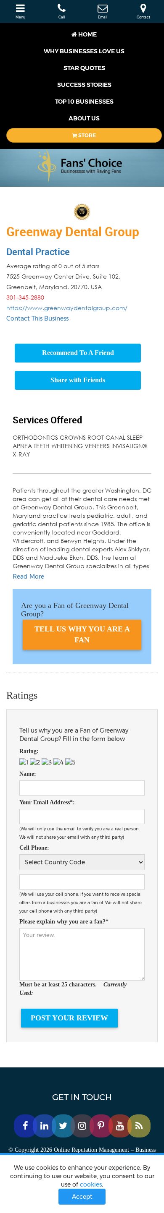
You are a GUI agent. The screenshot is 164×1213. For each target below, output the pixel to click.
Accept (82, 1196)
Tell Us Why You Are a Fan (82, 634)
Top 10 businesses (84, 101)
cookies (91, 1184)
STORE (86, 135)
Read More (28, 576)
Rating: (29, 751)
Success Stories (84, 85)
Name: (27, 774)
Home (87, 34)
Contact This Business (37, 318)
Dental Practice (38, 251)
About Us (84, 118)
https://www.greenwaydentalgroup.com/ (66, 308)
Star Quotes (84, 68)
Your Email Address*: (47, 802)
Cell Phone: (34, 848)
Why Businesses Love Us (84, 51)
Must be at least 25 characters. (73, 988)
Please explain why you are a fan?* (63, 921)
